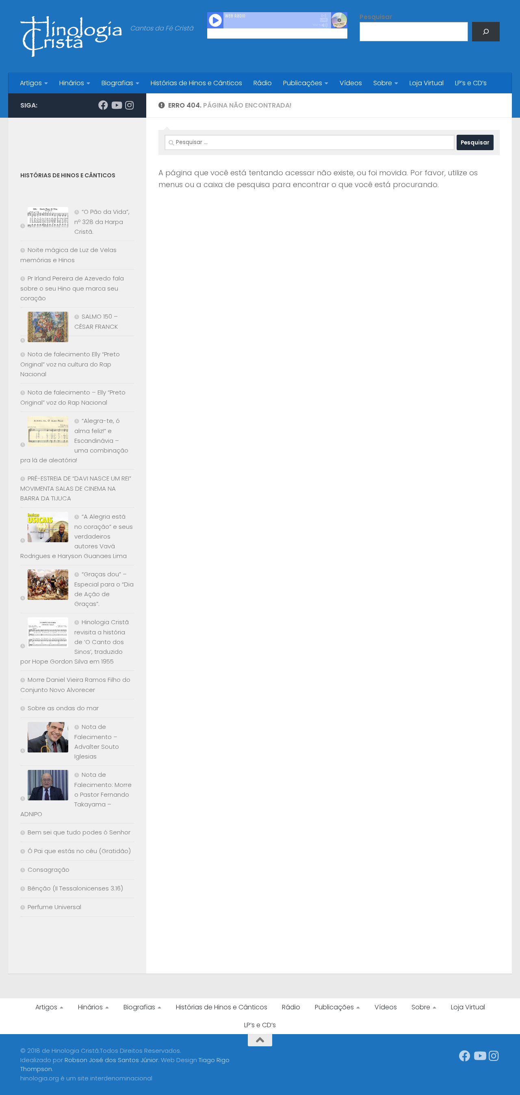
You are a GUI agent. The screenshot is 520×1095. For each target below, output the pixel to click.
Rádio (263, 83)
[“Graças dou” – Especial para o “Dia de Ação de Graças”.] (44, 586)
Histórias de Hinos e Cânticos (196, 83)
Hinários (71, 83)
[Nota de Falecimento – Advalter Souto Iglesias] (44, 739)
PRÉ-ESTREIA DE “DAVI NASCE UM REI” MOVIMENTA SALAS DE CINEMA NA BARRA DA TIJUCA (75, 488)
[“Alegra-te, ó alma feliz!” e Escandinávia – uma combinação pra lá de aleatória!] (44, 433)
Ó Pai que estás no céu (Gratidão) (79, 851)
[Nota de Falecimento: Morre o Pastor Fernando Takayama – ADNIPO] (44, 787)
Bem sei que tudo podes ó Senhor (79, 832)
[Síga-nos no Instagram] (129, 105)
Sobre (382, 83)
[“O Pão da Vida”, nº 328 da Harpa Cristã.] (44, 219)
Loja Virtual (427, 83)
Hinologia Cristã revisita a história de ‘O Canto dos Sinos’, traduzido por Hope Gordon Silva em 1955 (74, 642)
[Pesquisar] (486, 31)
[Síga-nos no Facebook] (103, 105)
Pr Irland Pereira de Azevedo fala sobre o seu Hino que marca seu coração (72, 288)
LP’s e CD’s (471, 83)
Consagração (48, 869)
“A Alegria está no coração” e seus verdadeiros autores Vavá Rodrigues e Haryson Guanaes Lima (76, 536)
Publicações (302, 83)
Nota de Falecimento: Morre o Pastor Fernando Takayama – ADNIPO (76, 794)
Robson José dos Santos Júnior (111, 1060)
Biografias (117, 83)
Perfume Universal (54, 907)
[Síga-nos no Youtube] (116, 105)
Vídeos (351, 83)
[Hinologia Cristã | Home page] (71, 36)
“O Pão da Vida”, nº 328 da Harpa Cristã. (102, 221)
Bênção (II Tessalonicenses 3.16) (75, 888)
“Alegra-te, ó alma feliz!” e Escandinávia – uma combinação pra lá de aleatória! (74, 440)
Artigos (31, 83)
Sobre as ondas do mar (63, 708)
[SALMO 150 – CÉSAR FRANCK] (44, 328)
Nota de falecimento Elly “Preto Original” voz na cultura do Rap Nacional (70, 364)
